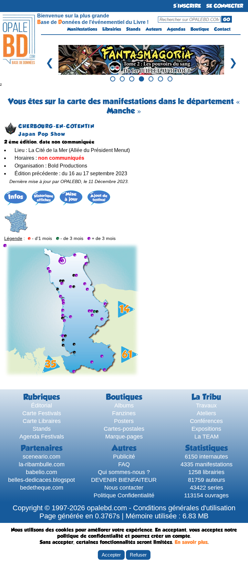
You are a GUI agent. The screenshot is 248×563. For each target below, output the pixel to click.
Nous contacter (123, 487)
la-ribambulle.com (42, 464)
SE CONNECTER (224, 6)
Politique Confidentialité (124, 495)
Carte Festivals (41, 413)
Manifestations (82, 29)
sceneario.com (41, 456)
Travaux (206, 405)
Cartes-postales (124, 428)
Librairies (111, 29)
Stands (133, 29)
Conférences (206, 420)
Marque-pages (124, 436)
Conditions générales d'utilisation (184, 508)
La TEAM (206, 436)
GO (226, 19)
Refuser (138, 555)
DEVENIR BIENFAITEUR (124, 479)
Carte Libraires (42, 420)
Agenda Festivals (41, 436)
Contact (222, 29)
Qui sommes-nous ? (124, 472)
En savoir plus (191, 542)
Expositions (206, 428)
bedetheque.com (41, 487)
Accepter (111, 555)
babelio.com (41, 472)
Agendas (176, 29)
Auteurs (154, 29)
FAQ (124, 464)
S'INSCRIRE (187, 6)
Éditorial (41, 405)
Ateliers (206, 413)
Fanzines (124, 413)
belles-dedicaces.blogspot (41, 479)
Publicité (124, 456)
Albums (124, 405)
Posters (124, 420)
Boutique (200, 29)
